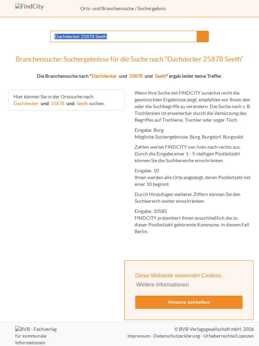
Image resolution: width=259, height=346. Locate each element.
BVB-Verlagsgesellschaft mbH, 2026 (216, 329)
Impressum (138, 336)
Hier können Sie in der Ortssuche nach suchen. (59, 100)
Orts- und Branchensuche (107, 8)
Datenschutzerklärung (176, 336)
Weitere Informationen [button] (162, 285)
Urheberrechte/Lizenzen (228, 336)
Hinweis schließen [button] (189, 302)
